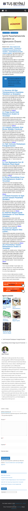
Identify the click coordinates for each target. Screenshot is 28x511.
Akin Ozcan (12, 44)
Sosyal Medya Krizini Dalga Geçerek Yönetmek (13, 343)
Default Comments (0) (6, 411)
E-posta (3, 444)
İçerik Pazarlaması (14, 32)
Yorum (3, 419)
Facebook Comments (16, 411)
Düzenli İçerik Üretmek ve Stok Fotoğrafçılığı (11, 484)
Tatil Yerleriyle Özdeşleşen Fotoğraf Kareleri (14, 339)
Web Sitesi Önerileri (5, 475)
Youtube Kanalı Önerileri (6, 477)
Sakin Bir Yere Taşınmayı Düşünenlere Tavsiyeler (12, 482)
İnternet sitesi (4, 451)
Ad (2, 438)
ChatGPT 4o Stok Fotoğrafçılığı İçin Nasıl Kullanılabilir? (13, 479)
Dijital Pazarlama (6, 32)
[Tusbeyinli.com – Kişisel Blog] (2, 10)
